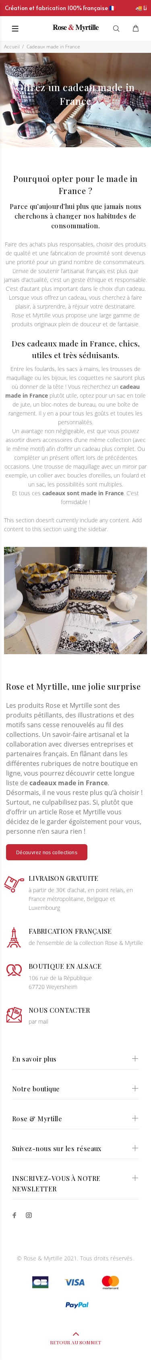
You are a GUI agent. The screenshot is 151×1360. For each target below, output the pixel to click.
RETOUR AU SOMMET (75, 1342)
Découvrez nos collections (46, 852)
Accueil (12, 46)
